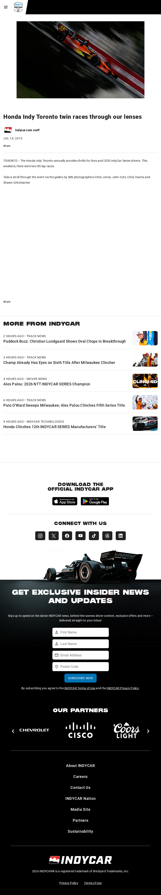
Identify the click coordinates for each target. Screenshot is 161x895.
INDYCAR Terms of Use (79, 688)
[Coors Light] (126, 730)
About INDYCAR (80, 765)
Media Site (81, 809)
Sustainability (80, 831)
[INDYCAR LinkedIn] (121, 535)
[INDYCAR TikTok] (94, 535)
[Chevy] (34, 730)
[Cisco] (80, 730)
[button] (13, 731)
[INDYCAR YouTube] (80, 535)
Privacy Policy (68, 883)
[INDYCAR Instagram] (40, 535)
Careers (80, 776)
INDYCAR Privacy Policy (123, 688)
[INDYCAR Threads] (107, 535)
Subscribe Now (80, 678)
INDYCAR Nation (80, 798)
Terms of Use (93, 883)
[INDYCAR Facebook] (67, 535)
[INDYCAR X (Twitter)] (54, 535)
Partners (80, 820)
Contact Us (80, 787)
